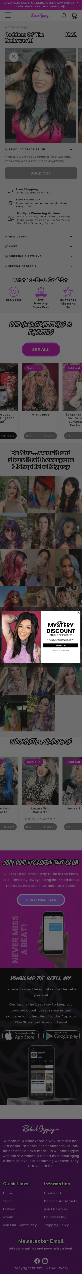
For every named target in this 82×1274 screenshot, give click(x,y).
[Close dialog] (78, 612)
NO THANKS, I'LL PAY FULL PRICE (60, 651)
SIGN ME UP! (61, 645)
